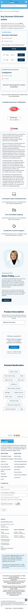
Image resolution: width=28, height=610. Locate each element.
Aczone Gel (20, 396)
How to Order (4, 464)
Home (3, 11)
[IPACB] (14, 128)
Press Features (18, 459)
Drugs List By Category (7, 459)
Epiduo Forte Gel (18, 392)
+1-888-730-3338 (5, 533)
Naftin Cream (8, 396)
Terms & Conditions (18, 608)
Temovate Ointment (10, 409)
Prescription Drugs (6, 456)
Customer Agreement (20, 464)
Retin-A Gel (21, 380)
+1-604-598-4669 (5, 541)
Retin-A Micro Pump (10, 376)
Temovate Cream (14, 401)
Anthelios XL (14, 384)
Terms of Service (14, 499)
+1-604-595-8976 (5, 544)
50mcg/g (14, 48)
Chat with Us (14, 347)
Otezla (21, 376)
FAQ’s (2, 479)
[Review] (14, 118)
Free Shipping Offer (19, 467)
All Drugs (3, 474)
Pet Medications (5, 467)
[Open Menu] (2, 2)
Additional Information (9, 322)
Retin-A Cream (14, 372)
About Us (3, 461)
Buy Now (21, 54)
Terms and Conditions (20, 475)
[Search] (26, 5)
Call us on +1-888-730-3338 (14, 352)
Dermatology (8, 11)
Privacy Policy (18, 472)
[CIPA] (14, 109)
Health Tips (4, 476)
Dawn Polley (17, 456)
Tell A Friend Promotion (20, 461)
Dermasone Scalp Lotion (14, 405)
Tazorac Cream (9, 380)
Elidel (21, 409)
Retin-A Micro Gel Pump (14, 388)
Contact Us (17, 477)
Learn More (7, 300)
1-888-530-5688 (5, 537)
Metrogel (7, 392)
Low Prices (17, 469)
